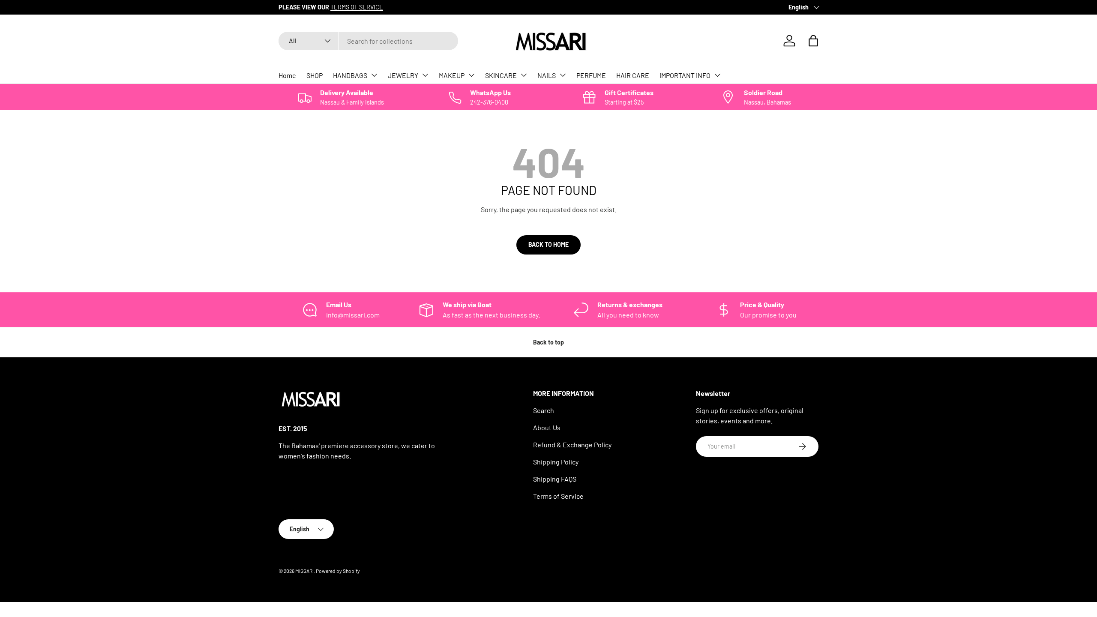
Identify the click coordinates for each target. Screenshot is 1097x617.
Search (543, 410)
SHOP (314, 75)
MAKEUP (452, 75)
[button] (813, 40)
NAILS (546, 75)
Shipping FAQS (554, 479)
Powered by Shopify (338, 571)
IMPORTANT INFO (684, 75)
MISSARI (304, 571)
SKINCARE (501, 75)
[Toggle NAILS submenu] (562, 75)
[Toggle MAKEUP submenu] (471, 75)
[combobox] (368, 41)
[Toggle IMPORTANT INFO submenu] (717, 75)
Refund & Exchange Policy (572, 444)
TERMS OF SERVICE (356, 7)
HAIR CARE (632, 75)
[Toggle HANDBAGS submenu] (374, 75)
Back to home (548, 244)
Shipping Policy (555, 462)
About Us (546, 427)
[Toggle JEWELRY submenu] (425, 75)
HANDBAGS (350, 75)
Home (287, 75)
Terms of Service (558, 496)
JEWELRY (403, 75)
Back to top (548, 342)
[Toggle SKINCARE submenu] (524, 75)
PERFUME (591, 75)
